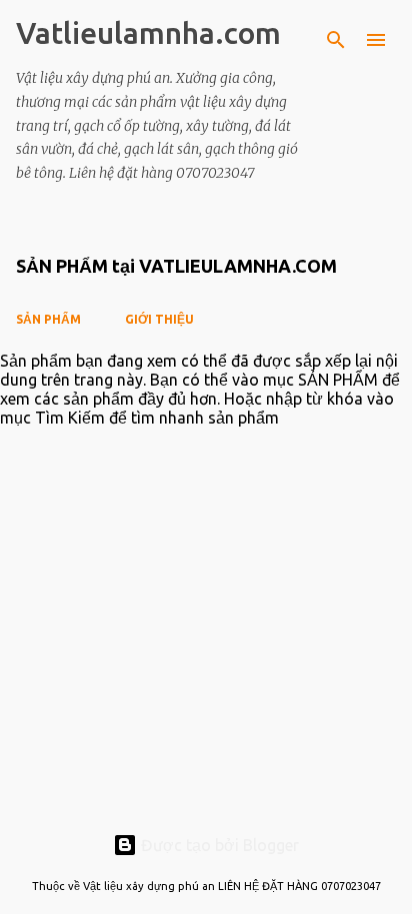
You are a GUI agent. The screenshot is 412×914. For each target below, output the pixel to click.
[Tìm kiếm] (336, 40)
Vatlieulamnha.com (148, 33)
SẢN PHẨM (48, 319)
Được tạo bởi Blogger (218, 845)
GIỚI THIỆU (159, 319)
